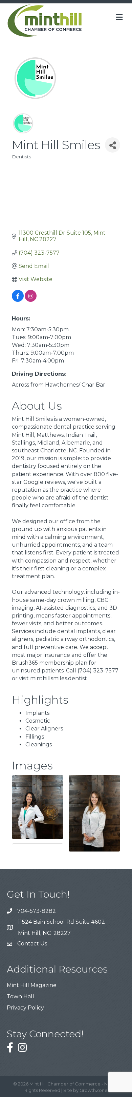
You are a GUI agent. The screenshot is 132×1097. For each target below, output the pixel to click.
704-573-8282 (36, 911)
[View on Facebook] (18, 300)
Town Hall (20, 996)
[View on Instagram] (31, 300)
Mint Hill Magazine (32, 985)
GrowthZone (94, 1090)
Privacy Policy (25, 1007)
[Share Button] (112, 145)
